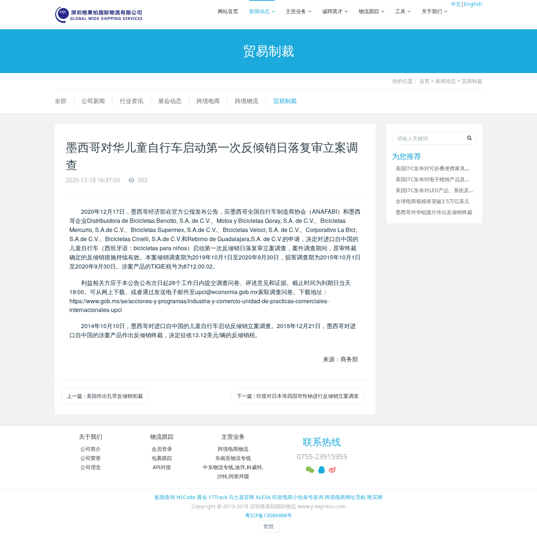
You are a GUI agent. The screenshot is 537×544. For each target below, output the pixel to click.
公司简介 (90, 448)
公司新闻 (93, 101)
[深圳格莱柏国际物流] (98, 14)
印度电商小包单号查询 (297, 497)
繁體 (268, 526)
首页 (424, 80)
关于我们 (432, 11)
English (473, 3)
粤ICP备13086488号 (268, 515)
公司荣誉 (90, 457)
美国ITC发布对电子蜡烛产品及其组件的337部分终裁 (455, 179)
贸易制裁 (472, 80)
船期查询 (165, 497)
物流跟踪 (369, 11)
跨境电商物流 (233, 448)
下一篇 (298, 395)
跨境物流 (246, 101)
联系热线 (322, 441)
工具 (400, 11)
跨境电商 (208, 101)
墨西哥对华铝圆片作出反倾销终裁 (434, 212)
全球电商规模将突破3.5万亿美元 (432, 201)
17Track (218, 497)
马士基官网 (241, 497)
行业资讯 (131, 101)
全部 (60, 101)
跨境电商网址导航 (345, 497)
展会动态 (170, 101)
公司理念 (90, 467)
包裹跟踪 (162, 457)
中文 (456, 3)
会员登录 (162, 448)
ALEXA (263, 497)
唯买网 (374, 497)
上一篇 (105, 395)
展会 (202, 497)
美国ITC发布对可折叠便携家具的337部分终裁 (447, 168)
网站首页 (228, 11)
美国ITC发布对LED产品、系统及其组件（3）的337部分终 (461, 190)
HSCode (185, 497)
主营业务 (296, 11)
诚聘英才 (332, 11)
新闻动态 (259, 11)
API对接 (162, 467)
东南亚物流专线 (233, 457)
